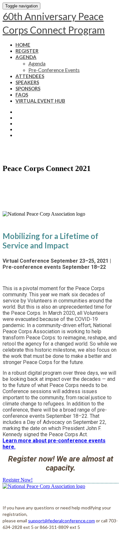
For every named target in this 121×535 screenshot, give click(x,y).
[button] (18, 480)
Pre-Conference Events (54, 70)
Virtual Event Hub (40, 101)
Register (26, 51)
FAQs (21, 94)
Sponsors (27, 88)
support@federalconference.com (61, 520)
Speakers (27, 82)
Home (22, 45)
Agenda (25, 57)
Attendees (29, 76)
